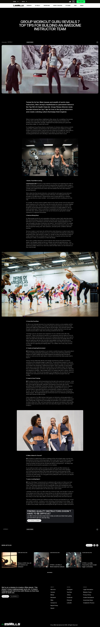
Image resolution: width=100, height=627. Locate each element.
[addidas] (70, 1)
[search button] (73, 1)
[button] (16, 1)
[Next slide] (97, 545)
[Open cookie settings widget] (3, 624)
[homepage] (18, 5)
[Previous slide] (94, 545)
